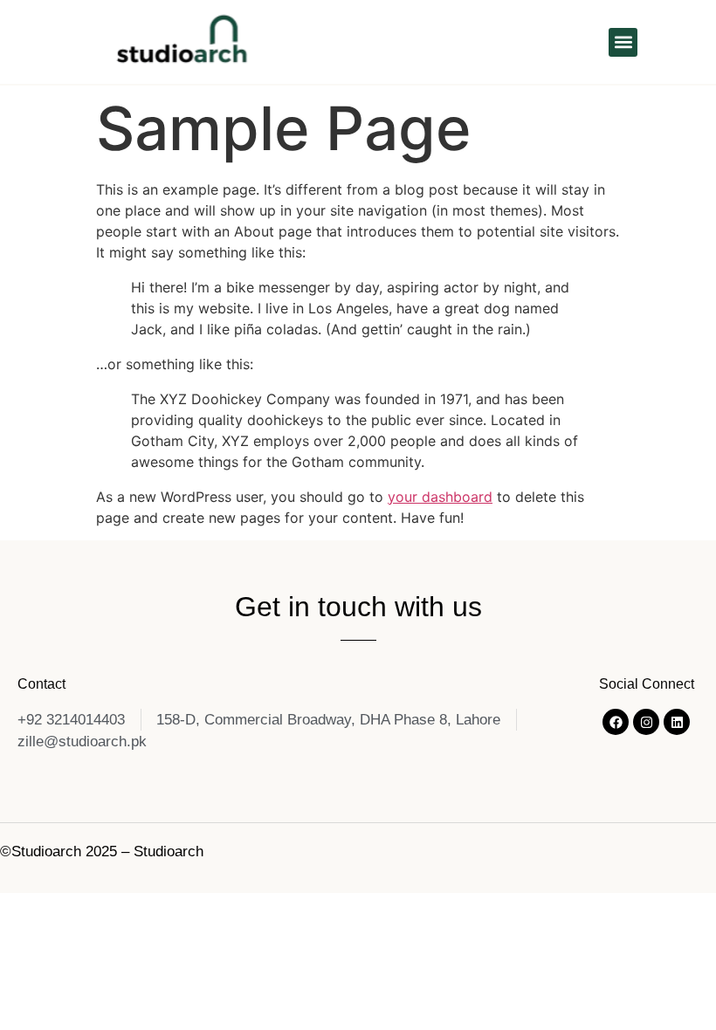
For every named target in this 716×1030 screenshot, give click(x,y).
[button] (623, 42)
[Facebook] (615, 722)
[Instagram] (646, 722)
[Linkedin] (677, 722)
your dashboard (440, 496)
